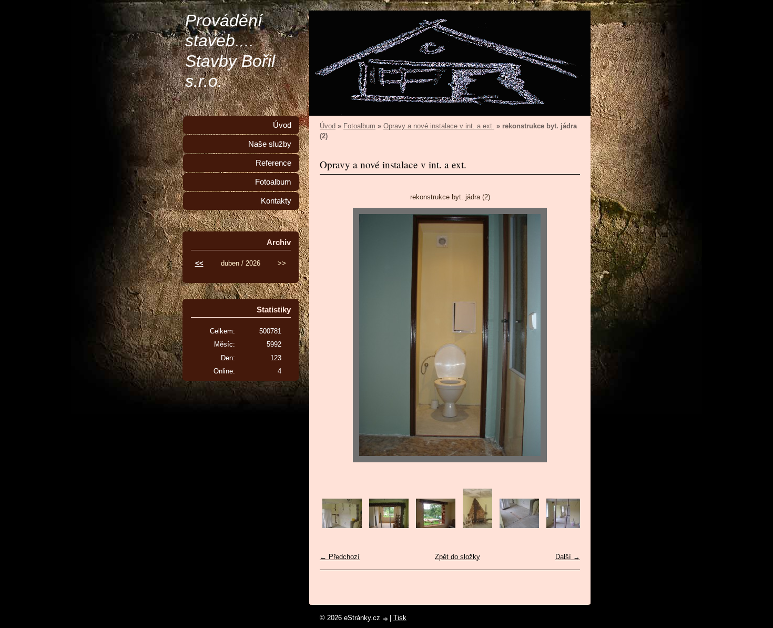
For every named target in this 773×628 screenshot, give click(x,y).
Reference (273, 163)
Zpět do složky (457, 557)
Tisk (399, 618)
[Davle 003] (435, 526)
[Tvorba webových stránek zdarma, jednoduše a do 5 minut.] (386, 618)
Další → (567, 557)
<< (199, 263)
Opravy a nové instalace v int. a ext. (438, 126)
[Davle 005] (519, 526)
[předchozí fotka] (337, 335)
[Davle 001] (342, 526)
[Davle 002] (389, 526)
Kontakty (276, 201)
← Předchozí (340, 557)
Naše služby (269, 144)
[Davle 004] (477, 526)
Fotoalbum (359, 126)
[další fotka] (563, 335)
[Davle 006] (566, 526)
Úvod (327, 126)
